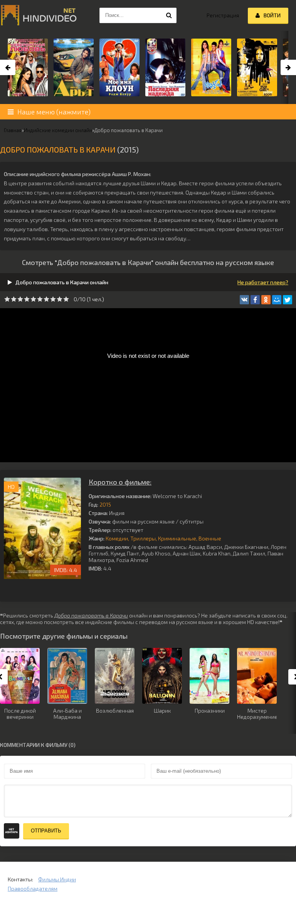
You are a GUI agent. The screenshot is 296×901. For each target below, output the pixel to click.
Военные (209, 538)
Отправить (46, 831)
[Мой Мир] (276, 299)
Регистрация (223, 15)
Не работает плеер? (262, 282)
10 (66, 299)
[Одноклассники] (266, 299)
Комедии (117, 538)
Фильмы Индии (57, 879)
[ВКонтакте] (244, 299)
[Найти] (169, 15)
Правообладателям (32, 888)
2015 (105, 504)
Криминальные (177, 538)
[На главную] (38, 15)
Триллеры (143, 538)
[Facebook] (255, 299)
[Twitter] (287, 299)
